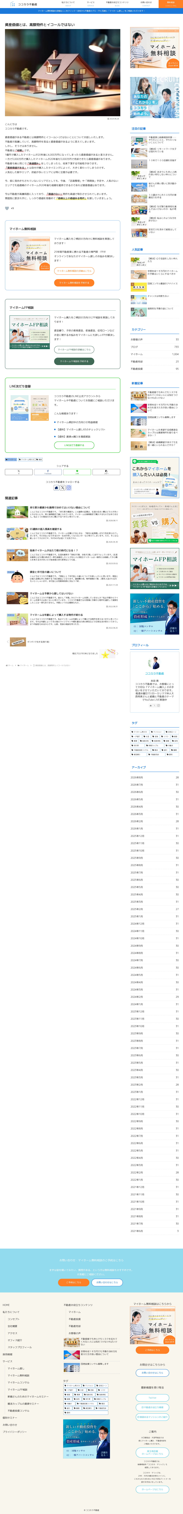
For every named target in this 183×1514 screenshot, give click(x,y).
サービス (7, 1361)
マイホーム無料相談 (18, 1375)
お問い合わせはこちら (107, 1282)
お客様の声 (75, 1333)
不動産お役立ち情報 (153, 1407)
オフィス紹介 (15, 1340)
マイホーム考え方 (27, 459)
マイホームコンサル (18, 1382)
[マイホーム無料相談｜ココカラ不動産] (30, 253)
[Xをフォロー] (62, 487)
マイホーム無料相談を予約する (74, 282)
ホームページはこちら (152, 1489)
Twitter (152, 1397)
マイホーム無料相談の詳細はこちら (74, 270)
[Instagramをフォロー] (68, 487)
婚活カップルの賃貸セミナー (23, 1403)
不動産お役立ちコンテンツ (78, 1305)
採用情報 (7, 1354)
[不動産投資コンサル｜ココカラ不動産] (154, 613)
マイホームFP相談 (17, 1389)
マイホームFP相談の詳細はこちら (74, 349)
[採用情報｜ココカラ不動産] (154, 93)
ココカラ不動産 (154, 673)
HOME (6, 1305)
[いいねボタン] (7, 208)
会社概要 (12, 1326)
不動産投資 (75, 1319)
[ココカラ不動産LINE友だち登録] (154, 477)
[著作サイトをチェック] (56, 487)
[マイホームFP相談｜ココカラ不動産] (30, 332)
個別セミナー (10, 1417)
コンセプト (14, 1319)
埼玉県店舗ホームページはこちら (152, 1452)
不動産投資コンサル (18, 1410)
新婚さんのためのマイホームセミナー (28, 1396)
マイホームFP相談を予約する (74, 361)
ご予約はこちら (73, 1282)
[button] (106, 472)
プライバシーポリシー (15, 1432)
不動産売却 (75, 1326)
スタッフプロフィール (20, 1347)
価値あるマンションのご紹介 (153, 1417)
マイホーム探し (16, 1368)
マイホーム (12, 459)
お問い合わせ (10, 1425)
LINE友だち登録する (74, 445)
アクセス (12, 1333)
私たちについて (11, 1312)
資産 (40, 459)
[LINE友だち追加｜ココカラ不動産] (30, 408)
